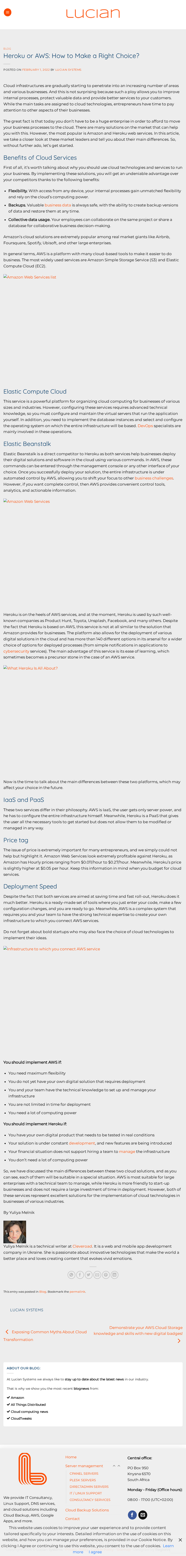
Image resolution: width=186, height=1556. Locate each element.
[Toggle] (119, 1466)
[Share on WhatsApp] (72, 1275)
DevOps (145, 425)
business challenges (154, 478)
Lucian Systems (68, 69)
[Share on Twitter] (89, 1275)
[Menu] (8, 12)
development (82, 1143)
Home (71, 1457)
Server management (84, 1466)
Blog (7, 48)
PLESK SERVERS (83, 1480)
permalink (77, 1291)
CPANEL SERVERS (84, 1473)
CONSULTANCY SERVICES (90, 1500)
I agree (95, 1552)
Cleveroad (82, 1246)
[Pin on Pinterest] (106, 1275)
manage (127, 1151)
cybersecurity (16, 651)
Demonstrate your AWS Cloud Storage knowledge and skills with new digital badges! (138, 1330)
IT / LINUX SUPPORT (86, 1493)
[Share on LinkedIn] (115, 1275)
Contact (72, 1518)
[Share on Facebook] (80, 1275)
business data (58, 205)
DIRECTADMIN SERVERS (89, 1487)
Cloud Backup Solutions (87, 1510)
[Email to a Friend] (97, 1275)
